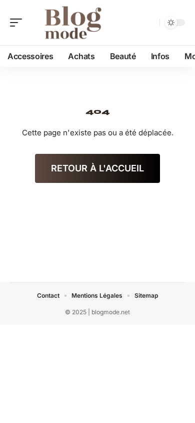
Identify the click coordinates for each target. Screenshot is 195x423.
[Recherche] (150, 23)
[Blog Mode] (72, 22)
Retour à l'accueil (97, 168)
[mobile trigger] (18, 22)
